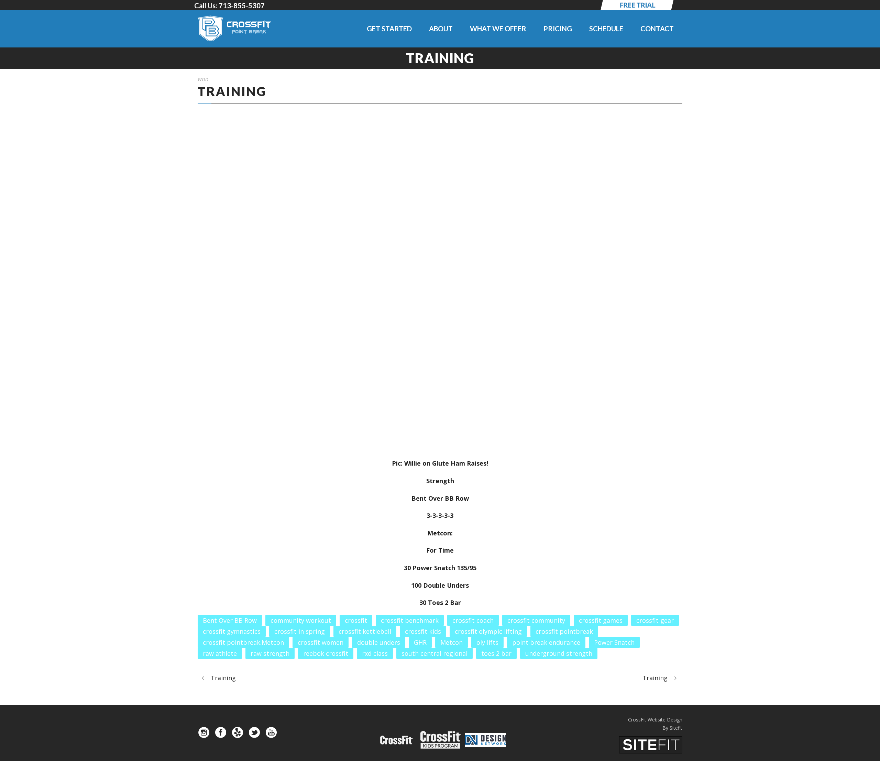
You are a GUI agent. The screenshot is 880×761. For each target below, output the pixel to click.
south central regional (435, 653)
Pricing (557, 28)
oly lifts (487, 642)
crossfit (356, 620)
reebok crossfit (325, 653)
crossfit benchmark (410, 620)
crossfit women (320, 642)
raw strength (270, 653)
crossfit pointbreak (564, 631)
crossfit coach (473, 620)
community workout (301, 620)
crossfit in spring (299, 631)
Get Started (389, 28)
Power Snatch (614, 642)
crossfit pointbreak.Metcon (243, 642)
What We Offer (498, 28)
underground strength (558, 653)
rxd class (375, 653)
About (441, 28)
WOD (203, 79)
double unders (378, 642)
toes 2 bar (496, 653)
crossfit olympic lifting (488, 631)
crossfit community (536, 620)
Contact (657, 28)
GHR (420, 642)
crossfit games (601, 620)
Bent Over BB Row (230, 620)
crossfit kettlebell (365, 631)
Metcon (451, 642)
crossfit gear (655, 620)
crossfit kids (423, 631)
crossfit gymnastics (232, 631)
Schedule (606, 28)
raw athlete (220, 653)
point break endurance (546, 642)
